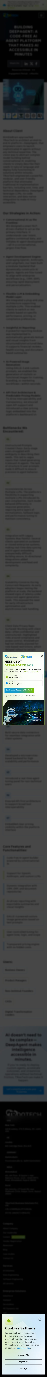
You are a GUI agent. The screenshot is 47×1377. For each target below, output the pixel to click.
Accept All (23, 1355)
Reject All (24, 1362)
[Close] (40, 1319)
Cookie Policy (23, 1348)
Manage (24, 1368)
